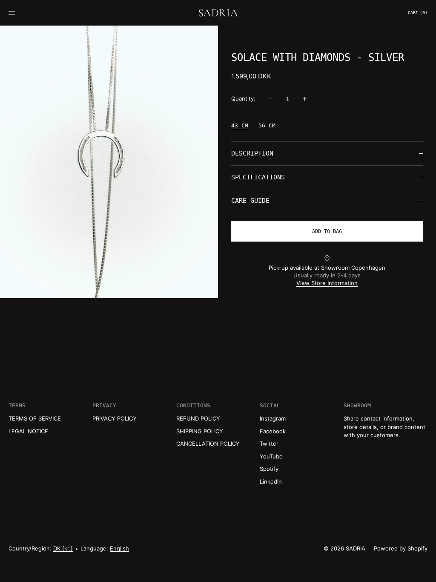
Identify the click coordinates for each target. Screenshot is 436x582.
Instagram (273, 418)
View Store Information (327, 282)
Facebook (273, 431)
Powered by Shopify (400, 548)
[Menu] (19, 12)
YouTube (271, 456)
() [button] (417, 12)
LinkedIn (271, 481)
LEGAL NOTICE (28, 431)
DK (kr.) (63, 548)
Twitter (269, 443)
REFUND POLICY (198, 418)
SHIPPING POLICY (199, 431)
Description (252, 153)
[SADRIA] (218, 12)
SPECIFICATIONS (258, 177)
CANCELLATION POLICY (208, 443)
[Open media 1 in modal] (109, 162)
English (119, 548)
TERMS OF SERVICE (35, 418)
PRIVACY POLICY (114, 418)
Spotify (269, 468)
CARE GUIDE (250, 201)
